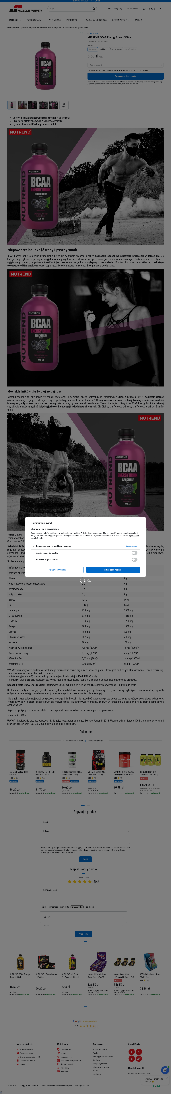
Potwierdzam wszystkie (113, 570)
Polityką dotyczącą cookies (91, 533)
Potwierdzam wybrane (57, 570)
